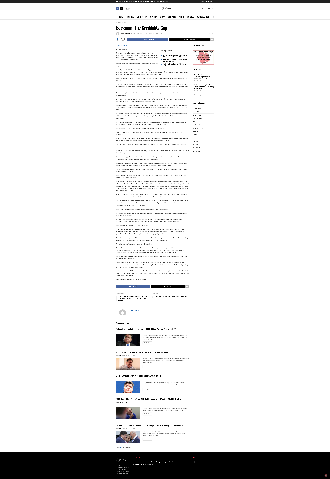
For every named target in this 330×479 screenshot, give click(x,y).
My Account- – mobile (147, 464)
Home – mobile (149, 462)
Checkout (135, 462)
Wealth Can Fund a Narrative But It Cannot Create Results (174, 65)
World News (156, 1)
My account (176, 462)
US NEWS (140, 1)
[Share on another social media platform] (212, 39)
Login (205, 9)
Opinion (151, 1)
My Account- (136, 464)
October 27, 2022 (199, 80)
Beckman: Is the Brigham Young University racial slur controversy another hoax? (204, 87)
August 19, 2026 (131, 355)
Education (196, 112)
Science (195, 135)
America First (146, 1)
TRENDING (196, 141)
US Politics (135, 1)
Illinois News (122, 1)
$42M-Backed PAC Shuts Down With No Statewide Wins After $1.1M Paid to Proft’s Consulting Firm (148, 400)
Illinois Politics (129, 1)
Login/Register (158, 462)
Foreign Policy (197, 118)
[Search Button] (213, 16)
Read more (148, 343)
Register (211, 9)
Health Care (197, 122)
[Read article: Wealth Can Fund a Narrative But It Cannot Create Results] (128, 387)
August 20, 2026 (131, 332)
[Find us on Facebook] (117, 8)
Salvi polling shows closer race (203, 95)
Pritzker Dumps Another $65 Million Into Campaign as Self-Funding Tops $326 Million (150, 425)
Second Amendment (164, 1)
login (121, 447)
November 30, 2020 (137, 33)
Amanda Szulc (121, 379)
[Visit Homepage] (166, 9)
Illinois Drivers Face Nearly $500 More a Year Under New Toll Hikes (175, 60)
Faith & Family (197, 115)
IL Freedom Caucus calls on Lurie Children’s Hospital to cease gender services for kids (203, 77)
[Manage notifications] (326, 475)
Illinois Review (125, 33)
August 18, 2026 (131, 405)
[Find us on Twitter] (121, 8)
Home (117, 1)
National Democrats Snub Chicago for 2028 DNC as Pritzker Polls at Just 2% (175, 56)
